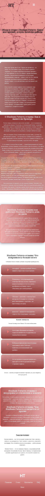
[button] (33, 5)
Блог (22, 487)
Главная (8, 482)
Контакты (28, 482)
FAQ (38, 482)
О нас (18, 482)
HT (11, 5)
